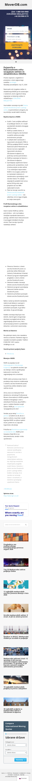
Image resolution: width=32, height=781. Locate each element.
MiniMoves (8, 489)
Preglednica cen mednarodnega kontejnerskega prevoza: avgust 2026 (14, 546)
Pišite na (9, 773)
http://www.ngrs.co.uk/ (11, 496)
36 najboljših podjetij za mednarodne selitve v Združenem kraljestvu (13, 710)
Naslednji (19, 760)
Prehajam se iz (9, 742)
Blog (3, 773)
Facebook (16, 775)
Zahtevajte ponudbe (16, 46)
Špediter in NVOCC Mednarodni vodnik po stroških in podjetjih (16, 637)
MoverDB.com (16, 4)
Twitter (22, 775)
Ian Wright (13, 82)
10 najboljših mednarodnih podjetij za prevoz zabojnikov (15, 688)
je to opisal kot (19, 407)
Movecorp (10, 354)
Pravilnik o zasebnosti (19, 773)
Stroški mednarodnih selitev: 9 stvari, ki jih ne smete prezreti (16, 616)
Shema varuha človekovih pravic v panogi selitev (16, 107)
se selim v (8, 749)
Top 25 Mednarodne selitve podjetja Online (14, 570)
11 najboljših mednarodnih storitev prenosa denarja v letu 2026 (16, 593)
